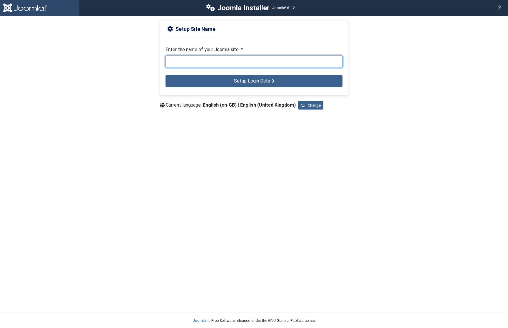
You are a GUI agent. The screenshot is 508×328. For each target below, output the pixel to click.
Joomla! (200, 320)
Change (314, 105)
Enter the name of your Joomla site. (204, 49)
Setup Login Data (252, 81)
